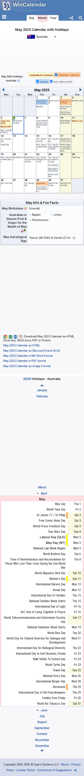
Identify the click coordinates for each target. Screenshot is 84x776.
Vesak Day (5, 145)
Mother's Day (77, 121)
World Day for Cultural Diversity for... (29, 159)
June (44, 710)
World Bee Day (18, 158)
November (42, 740)
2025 (45, 90)
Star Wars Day (77, 101)
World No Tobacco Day (65, 184)
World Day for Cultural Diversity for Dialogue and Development (36, 640)
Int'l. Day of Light (53, 140)
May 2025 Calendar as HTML (21, 345)
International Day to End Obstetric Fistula (40, 653)
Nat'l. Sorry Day (6, 184)
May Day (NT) (6, 127)
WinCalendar (29, 5)
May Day (39, 106)
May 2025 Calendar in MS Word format (28, 356)
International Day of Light (50, 606)
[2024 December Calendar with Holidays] (42, 385)
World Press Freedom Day (65, 113)
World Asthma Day (17, 122)
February (42, 396)
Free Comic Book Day (65, 107)
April (44, 493)
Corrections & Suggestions (54, 770)
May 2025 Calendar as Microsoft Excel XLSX (31, 350)
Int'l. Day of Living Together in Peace (53, 147)
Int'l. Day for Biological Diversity (41, 159)
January (42, 390)
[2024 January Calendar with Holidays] (42, 751)
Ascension (40, 183)
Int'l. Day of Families (41, 140)
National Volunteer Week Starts (46, 627)
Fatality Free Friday (53, 184)
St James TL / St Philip (65, 102)
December (42, 746)
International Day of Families (48, 595)
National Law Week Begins (49, 548)
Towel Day (76, 157)
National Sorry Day (54, 676)
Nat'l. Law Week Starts (6, 131)
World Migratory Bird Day (65, 122)
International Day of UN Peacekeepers (42, 692)
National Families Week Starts (47, 601)
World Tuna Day (53, 102)
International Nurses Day (50, 584)
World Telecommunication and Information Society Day (34, 620)
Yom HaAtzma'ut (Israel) (41, 102)
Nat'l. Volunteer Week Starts (6, 159)
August (42, 722)
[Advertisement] (42, 55)
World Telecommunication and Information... (65, 148)
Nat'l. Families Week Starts (41, 147)
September (42, 728)
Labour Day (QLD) (5, 122)
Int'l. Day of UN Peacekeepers (41, 189)
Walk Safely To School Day (53, 170)
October (42, 734)
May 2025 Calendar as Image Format (27, 366)
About (65, 764)
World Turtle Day (53, 175)
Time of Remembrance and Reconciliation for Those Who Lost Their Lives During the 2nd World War (35, 563)
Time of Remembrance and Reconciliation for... (41, 124)
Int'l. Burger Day (29, 184)
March (42, 487)
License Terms (25, 770)
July (42, 716)
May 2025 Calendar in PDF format (24, 361)
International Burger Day (50, 681)
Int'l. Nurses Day (6, 140)
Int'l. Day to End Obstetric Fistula (53, 159)
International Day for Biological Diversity (41, 648)
